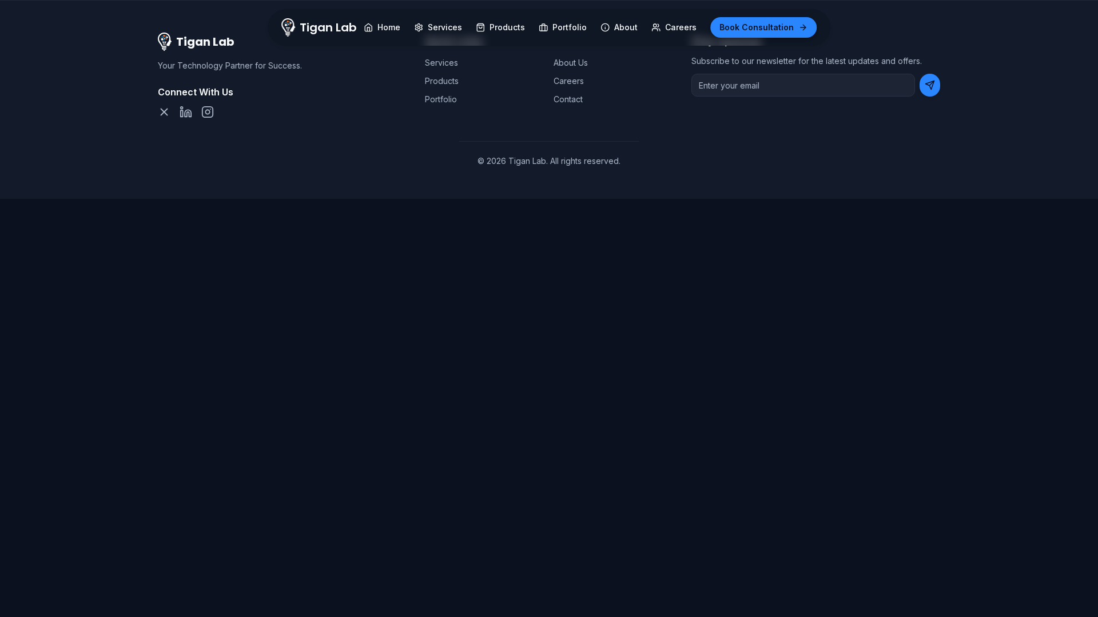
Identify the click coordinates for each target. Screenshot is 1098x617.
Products (442, 81)
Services (441, 62)
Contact (568, 99)
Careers (569, 81)
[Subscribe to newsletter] (930, 85)
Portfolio (441, 99)
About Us (571, 62)
